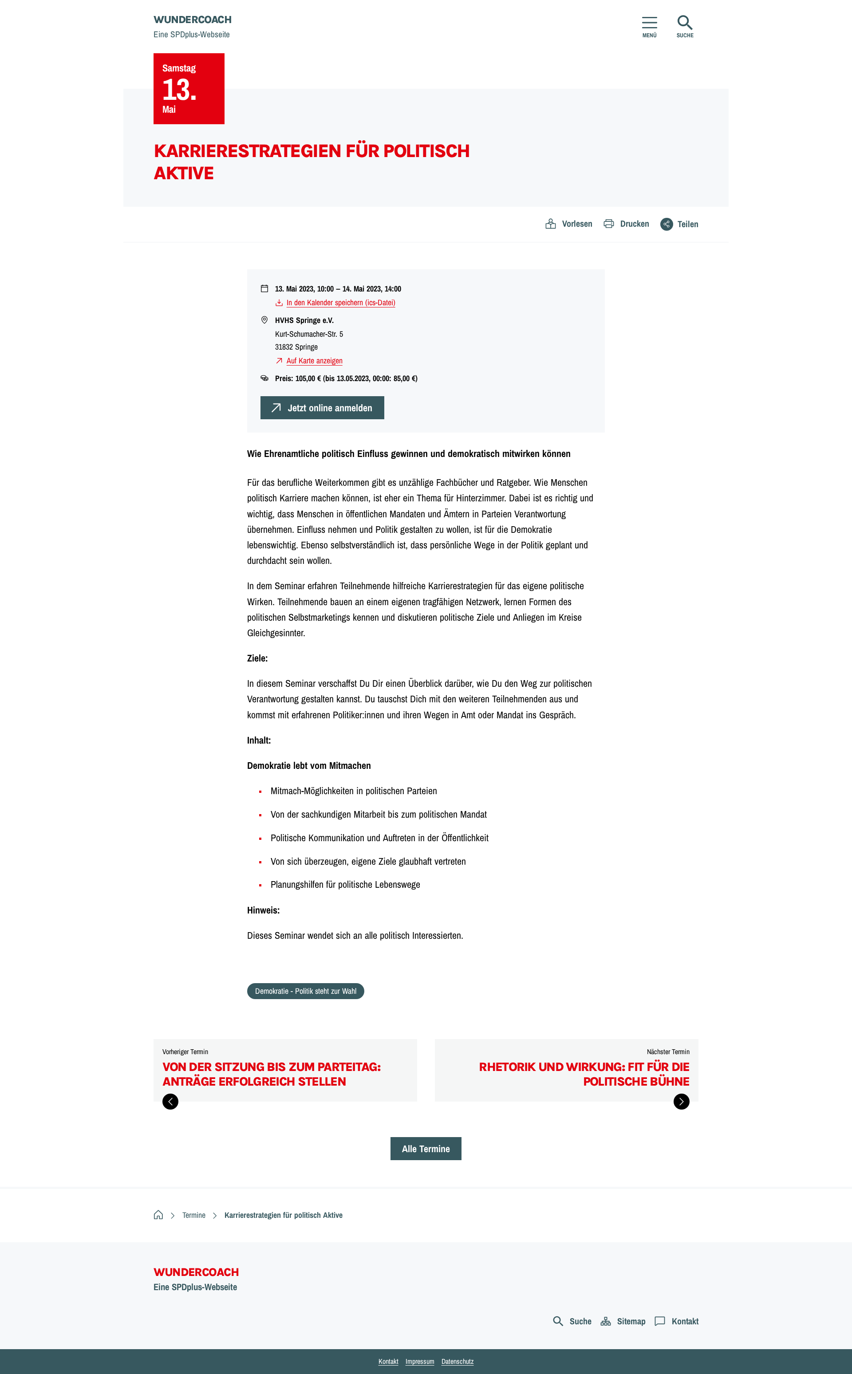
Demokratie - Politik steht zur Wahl (305, 990)
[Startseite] (158, 1214)
